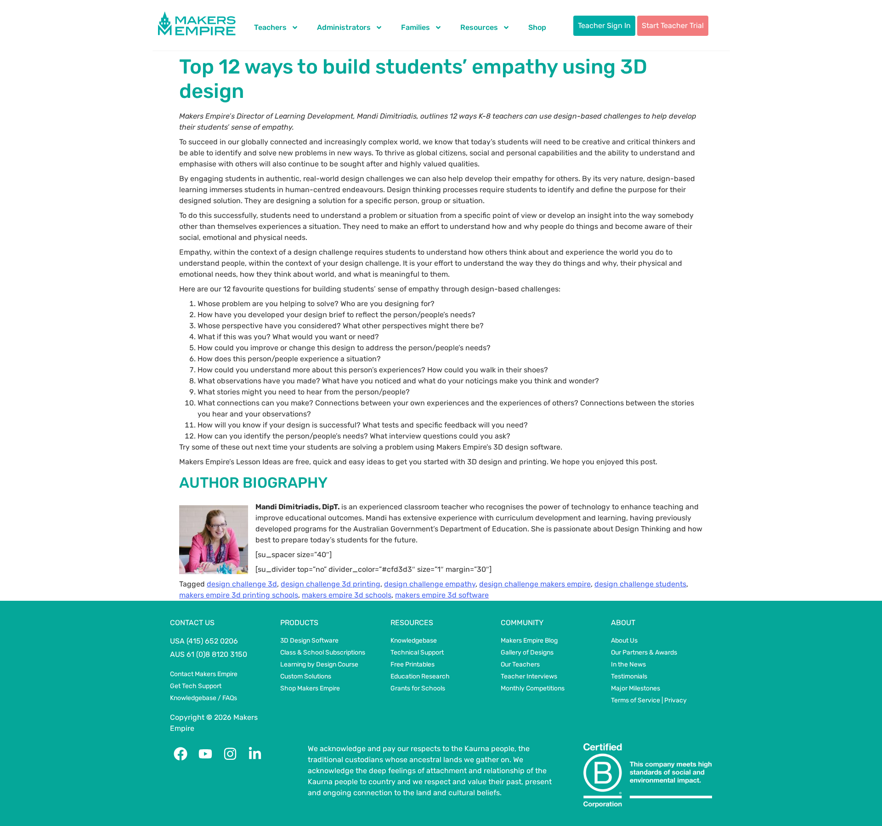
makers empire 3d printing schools (238, 595)
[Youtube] (205, 753)
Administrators (344, 27)
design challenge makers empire (535, 584)
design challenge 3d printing (330, 584)
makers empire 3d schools (346, 595)
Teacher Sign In (604, 25)
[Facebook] (180, 753)
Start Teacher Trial (673, 25)
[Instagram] (230, 753)
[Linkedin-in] (255, 753)
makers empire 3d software (442, 595)
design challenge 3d (242, 584)
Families (415, 27)
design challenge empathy (429, 584)
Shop (537, 27)
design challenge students (640, 584)
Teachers (270, 27)
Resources (479, 27)
